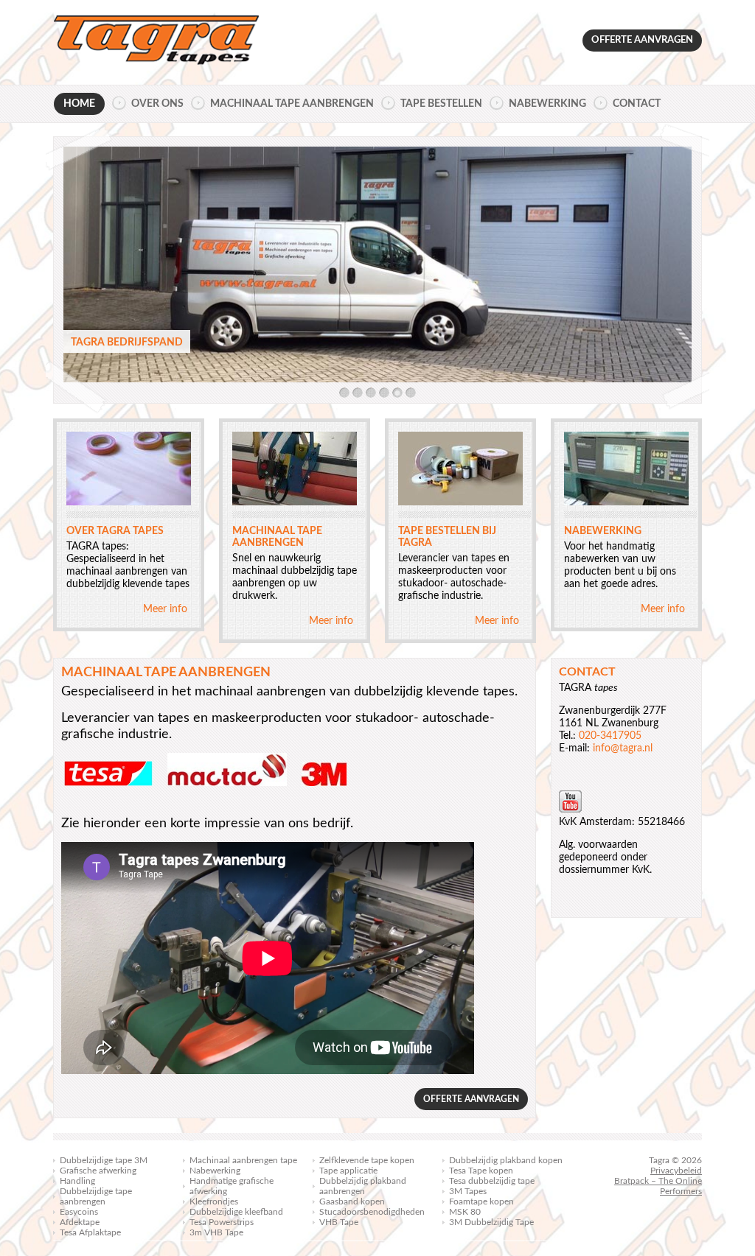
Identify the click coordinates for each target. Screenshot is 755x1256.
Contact (637, 104)
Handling (77, 1180)
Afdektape (80, 1222)
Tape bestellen (441, 104)
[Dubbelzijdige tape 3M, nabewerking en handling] (156, 42)
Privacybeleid (676, 1170)
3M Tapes (468, 1191)
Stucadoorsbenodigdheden (372, 1211)
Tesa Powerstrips (221, 1222)
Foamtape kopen (481, 1201)
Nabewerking (547, 104)
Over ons (157, 104)
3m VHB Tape (216, 1232)
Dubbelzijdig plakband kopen (506, 1160)
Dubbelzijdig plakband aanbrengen (362, 1186)
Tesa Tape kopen (481, 1170)
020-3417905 (610, 736)
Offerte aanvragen (642, 40)
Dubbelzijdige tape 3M (103, 1160)
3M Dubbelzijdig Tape (491, 1222)
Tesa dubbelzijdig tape (492, 1180)
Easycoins (79, 1211)
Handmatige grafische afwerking (231, 1186)
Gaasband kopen (352, 1201)
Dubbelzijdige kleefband (236, 1211)
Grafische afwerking (98, 1170)
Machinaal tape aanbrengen (292, 104)
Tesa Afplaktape (90, 1232)
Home (79, 104)
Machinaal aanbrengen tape (243, 1160)
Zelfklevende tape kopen (366, 1160)
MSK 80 (465, 1211)
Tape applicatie (348, 1170)
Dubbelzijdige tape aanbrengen (96, 1196)
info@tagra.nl (623, 748)
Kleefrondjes (213, 1201)
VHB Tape (338, 1222)
